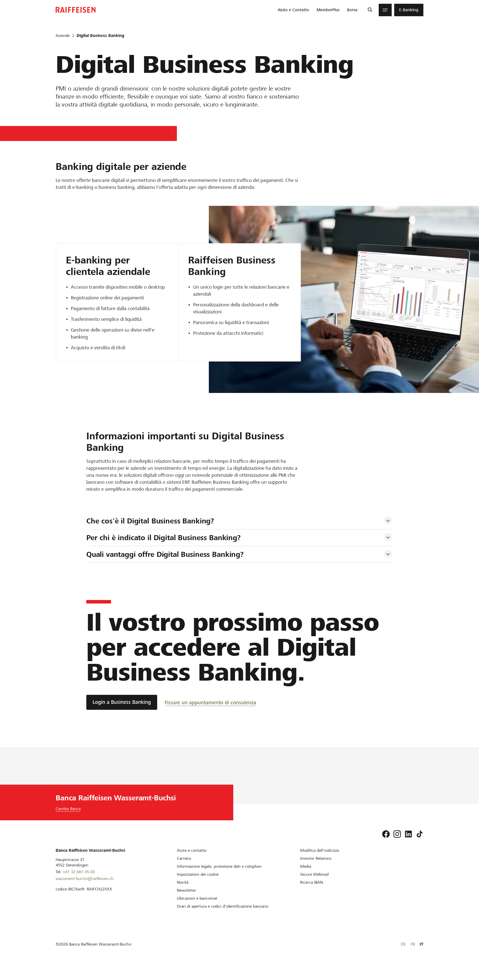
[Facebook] (386, 834)
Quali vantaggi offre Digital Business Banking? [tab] (165, 554)
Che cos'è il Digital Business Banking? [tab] (150, 521)
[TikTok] (419, 834)
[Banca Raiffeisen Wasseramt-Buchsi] (76, 9)
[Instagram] (397, 834)
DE (403, 944)
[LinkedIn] (408, 834)
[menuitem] (293, 10)
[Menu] (385, 10)
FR (413, 944)
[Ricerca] (370, 10)
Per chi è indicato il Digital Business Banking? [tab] (163, 537)
